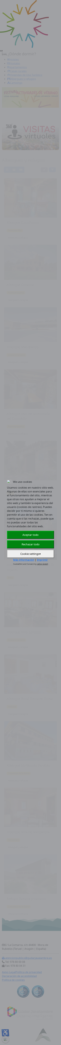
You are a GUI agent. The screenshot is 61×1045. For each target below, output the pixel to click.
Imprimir (42, 560)
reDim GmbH (42, 564)
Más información (23, 560)
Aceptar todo (30, 535)
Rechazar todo (31, 544)
